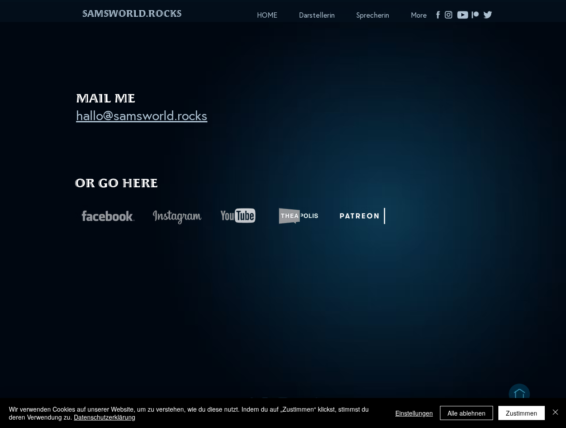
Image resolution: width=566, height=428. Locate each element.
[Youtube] (463, 15)
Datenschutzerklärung (104, 417)
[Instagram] (450, 15)
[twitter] (487, 15)
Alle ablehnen (466, 413)
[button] (132, 14)
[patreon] (475, 15)
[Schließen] (555, 413)
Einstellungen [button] (414, 413)
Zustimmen (521, 413)
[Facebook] (438, 15)
